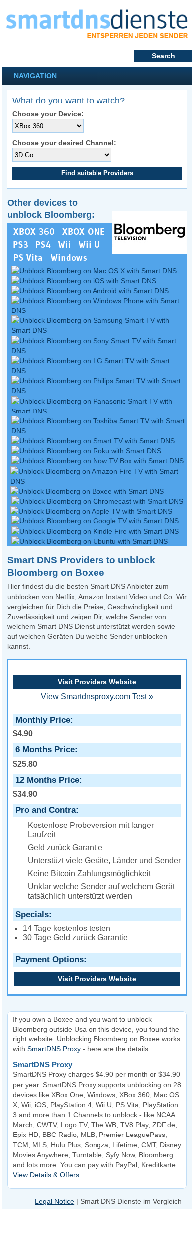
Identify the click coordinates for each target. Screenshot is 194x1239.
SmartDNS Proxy (54, 1049)
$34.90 (46, 786)
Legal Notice (54, 1201)
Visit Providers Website (97, 682)
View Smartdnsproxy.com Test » (97, 696)
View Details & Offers (46, 1175)
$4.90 (41, 726)
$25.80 (44, 756)
